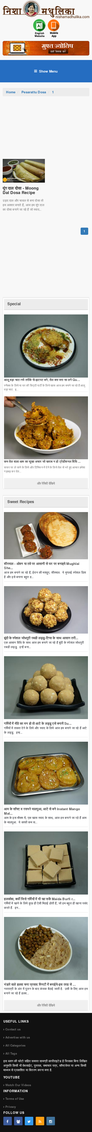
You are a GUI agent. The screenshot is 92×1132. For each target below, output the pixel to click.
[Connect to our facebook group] (18, 1121)
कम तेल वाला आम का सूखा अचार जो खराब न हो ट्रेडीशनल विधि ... (42, 461)
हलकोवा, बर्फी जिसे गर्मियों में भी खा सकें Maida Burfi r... (39, 898)
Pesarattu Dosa (33, 92)
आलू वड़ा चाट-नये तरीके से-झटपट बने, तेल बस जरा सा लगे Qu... (42, 379)
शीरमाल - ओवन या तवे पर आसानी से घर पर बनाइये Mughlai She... (41, 565)
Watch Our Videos (18, 1085)
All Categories (15, 1045)
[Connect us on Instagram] (50, 1121)
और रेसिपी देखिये (46, 483)
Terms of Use (14, 1098)
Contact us (13, 1029)
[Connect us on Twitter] (29, 1121)
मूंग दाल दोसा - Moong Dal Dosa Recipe (21, 190)
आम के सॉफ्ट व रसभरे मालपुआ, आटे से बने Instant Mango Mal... (42, 811)
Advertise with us (17, 1037)
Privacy (10, 1106)
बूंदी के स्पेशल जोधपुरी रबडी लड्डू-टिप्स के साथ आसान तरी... (41, 637)
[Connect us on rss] (40, 1121)
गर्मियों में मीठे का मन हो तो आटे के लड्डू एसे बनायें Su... (37, 723)
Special (14, 303)
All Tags (11, 1053)
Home (10, 92)
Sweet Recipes (20, 501)
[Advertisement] (46, 130)
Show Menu (48, 71)
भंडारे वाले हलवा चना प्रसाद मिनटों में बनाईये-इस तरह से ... (39, 984)
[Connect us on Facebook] (7, 1121)
